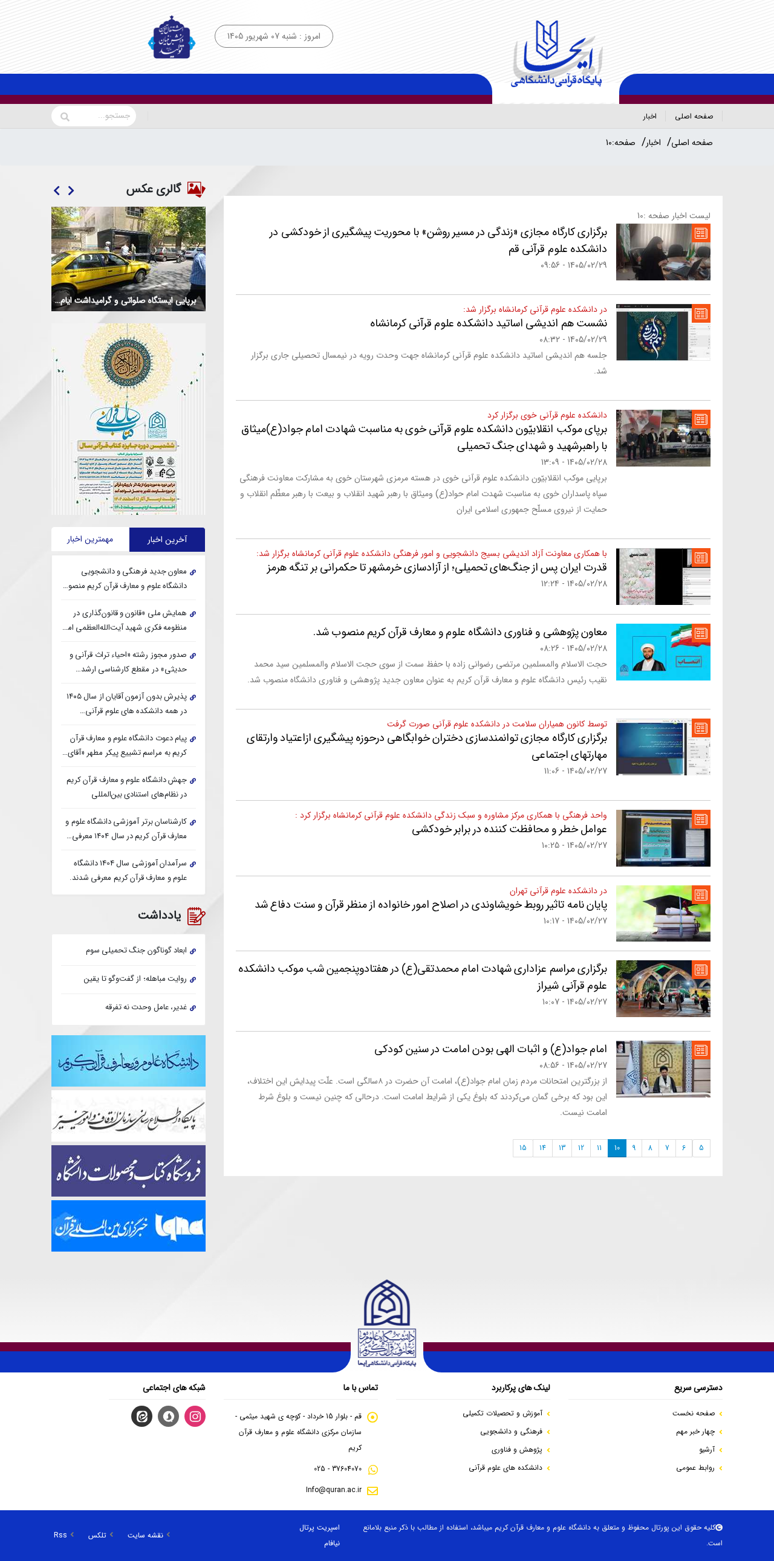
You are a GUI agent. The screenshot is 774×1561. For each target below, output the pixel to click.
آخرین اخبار (167, 539)
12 (581, 1148)
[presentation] (70, 192)
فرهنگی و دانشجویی (511, 1431)
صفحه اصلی (694, 116)
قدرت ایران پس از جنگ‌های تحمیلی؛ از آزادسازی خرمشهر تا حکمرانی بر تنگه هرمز (437, 567)
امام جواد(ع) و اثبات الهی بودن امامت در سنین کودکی (490, 1049)
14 (542, 1148)
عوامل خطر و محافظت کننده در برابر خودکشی (509, 829)
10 (617, 1148)
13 (562, 1148)
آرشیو (707, 1449)
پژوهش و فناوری (517, 1449)
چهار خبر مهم (695, 1431)
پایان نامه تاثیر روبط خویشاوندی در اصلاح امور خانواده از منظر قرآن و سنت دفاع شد (431, 904)
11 (599, 1148)
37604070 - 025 (338, 1469)
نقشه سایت (145, 1535)
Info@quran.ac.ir (334, 1490)
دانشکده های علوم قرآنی (505, 1467)
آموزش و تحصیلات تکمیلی (502, 1413)
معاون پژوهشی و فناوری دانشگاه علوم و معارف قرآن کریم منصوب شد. (460, 632)
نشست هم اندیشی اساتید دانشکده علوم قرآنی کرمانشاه (488, 323)
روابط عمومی (695, 1467)
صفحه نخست (693, 1413)
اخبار (650, 116)
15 (523, 1148)
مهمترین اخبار (90, 539)
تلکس (97, 1535)
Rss (60, 1535)
